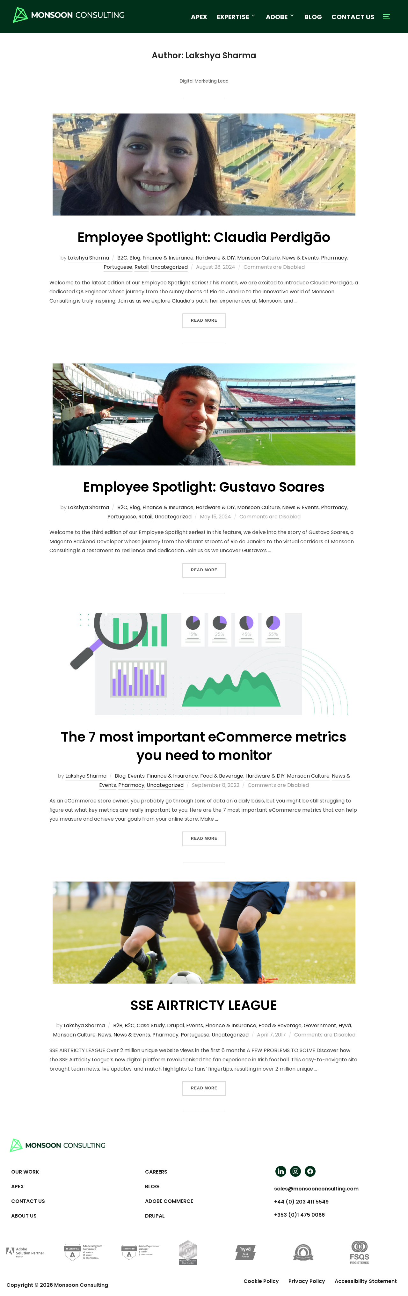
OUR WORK (25, 1171)
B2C (122, 257)
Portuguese (118, 267)
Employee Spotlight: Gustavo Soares (204, 487)
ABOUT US (24, 1215)
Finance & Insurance (167, 257)
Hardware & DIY (215, 257)
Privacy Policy (306, 1281)
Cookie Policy (261, 1281)
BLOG (313, 16)
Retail (142, 267)
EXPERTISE (233, 16)
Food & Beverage (221, 776)
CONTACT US (353, 16)
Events (136, 776)
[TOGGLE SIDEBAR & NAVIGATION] (388, 17)
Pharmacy (334, 257)
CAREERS (156, 1171)
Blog (134, 257)
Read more (208, 318)
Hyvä (345, 1025)
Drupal (175, 1025)
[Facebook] (310, 1171)
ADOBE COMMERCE (169, 1201)
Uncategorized (169, 267)
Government (320, 1025)
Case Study (151, 1025)
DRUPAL (155, 1215)
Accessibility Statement (366, 1281)
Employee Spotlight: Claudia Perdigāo (203, 237)
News (104, 1034)
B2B (117, 1025)
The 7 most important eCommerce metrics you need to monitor (203, 746)
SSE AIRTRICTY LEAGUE (203, 1005)
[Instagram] (295, 1171)
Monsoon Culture (258, 257)
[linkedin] (280, 1171)
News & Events (300, 257)
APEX (199, 16)
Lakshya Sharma (88, 257)
